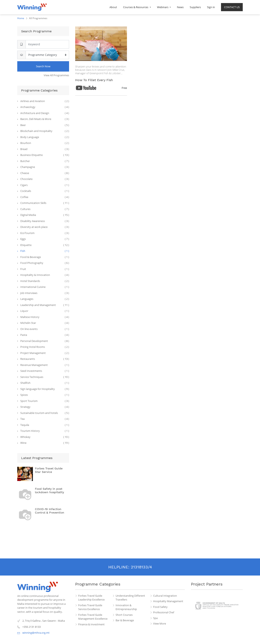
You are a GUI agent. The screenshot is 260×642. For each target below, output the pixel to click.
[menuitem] (113, 7)
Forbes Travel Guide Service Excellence (90, 607)
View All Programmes (56, 75)
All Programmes (38, 18)
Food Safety (160, 607)
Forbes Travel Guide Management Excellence (92, 617)
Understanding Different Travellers (130, 598)
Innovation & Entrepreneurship (126, 607)
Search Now (43, 66)
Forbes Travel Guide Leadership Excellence (91, 598)
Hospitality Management (168, 601)
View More (159, 623)
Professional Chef (163, 612)
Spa (155, 618)
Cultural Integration (165, 595)
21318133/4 (141, 567)
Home (20, 18)
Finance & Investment (91, 624)
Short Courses (124, 615)
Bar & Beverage (125, 620)
